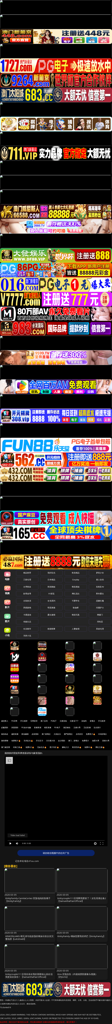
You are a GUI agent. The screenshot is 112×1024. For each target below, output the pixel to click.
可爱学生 (76, 600)
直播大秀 (105, 740)
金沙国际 (61, 740)
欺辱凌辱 (27, 593)
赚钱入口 (65, 747)
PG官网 (14, 721)
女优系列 (51, 600)
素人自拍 (100, 579)
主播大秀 (77, 727)
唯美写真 (76, 614)
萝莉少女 (100, 572)
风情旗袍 (27, 607)
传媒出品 (27, 621)
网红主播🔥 (100, 747)
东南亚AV (100, 586)
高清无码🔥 (76, 747)
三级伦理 (27, 579)
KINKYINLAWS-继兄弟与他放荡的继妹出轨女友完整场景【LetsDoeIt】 (29, 937)
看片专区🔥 (54, 747)
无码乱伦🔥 (28, 740)
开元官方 (39, 740)
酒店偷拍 (66, 727)
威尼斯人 (4, 721)
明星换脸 (51, 607)
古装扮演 (27, 600)
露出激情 (51, 614)
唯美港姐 (76, 586)
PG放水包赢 (26, 727)
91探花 (51, 593)
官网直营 (34, 721)
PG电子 (54, 721)
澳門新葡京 (68, 734)
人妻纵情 (76, 628)
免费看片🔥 (90, 734)
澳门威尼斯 (5, 747)
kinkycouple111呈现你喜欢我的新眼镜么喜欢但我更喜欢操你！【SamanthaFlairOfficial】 (29, 975)
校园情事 (51, 628)
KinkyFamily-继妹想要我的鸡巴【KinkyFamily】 (81, 936)
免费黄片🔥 (16, 740)
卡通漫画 (27, 614)
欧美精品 (76, 572)
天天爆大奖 (50, 740)
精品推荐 (27, 572)
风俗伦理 (100, 628)
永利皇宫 (79, 734)
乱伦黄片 (97, 727)
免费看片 (85, 740)
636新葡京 (102, 734)
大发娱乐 (57, 734)
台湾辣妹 (27, 586)
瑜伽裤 (75, 607)
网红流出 (76, 593)
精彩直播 (47, 727)
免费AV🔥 (88, 747)
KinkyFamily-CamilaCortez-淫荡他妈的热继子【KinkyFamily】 (28, 899)
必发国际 (35, 734)
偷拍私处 (4, 734)
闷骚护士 (100, 607)
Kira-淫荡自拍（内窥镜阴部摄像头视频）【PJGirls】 (77, 975)
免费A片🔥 (30, 747)
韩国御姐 (51, 586)
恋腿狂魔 (100, 600)
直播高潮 (37, 727)
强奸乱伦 (51, 572)
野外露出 (100, 593)
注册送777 (74, 721)
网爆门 (100, 614)
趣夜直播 (15, 734)
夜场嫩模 (25, 734)
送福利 (84, 721)
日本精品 (51, 579)
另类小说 (27, 635)
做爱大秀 (95, 740)
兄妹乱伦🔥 (42, 747)
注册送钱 (63, 721)
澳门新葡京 (46, 734)
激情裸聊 (4, 740)
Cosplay (75, 579)
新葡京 (92, 721)
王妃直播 (87, 727)
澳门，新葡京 (73, 740)
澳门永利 (44, 721)
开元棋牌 (23, 721)
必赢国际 (4, 727)
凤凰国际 (15, 727)
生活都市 (27, 628)
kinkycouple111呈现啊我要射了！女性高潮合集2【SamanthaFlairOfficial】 (81, 899)
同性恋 (100, 621)
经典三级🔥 (17, 747)
